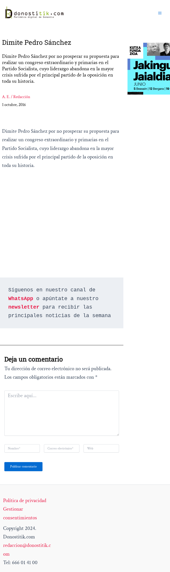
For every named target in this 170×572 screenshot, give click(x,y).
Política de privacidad (24, 500)
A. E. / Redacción (16, 97)
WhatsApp (20, 299)
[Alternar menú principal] (160, 13)
